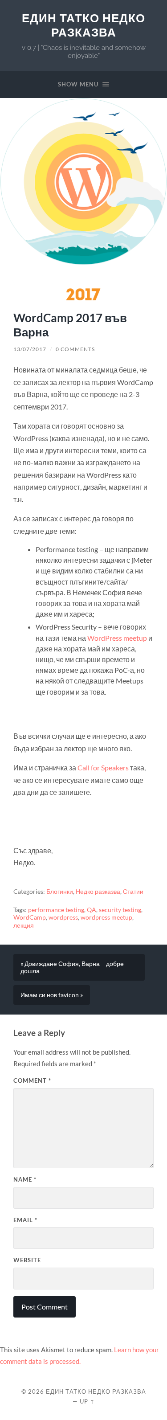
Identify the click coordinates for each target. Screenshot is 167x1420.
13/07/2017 (29, 349)
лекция (23, 925)
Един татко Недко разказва (83, 25)
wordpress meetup (106, 917)
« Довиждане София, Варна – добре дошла (72, 967)
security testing (120, 909)
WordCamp (29, 917)
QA (91, 909)
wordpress (63, 917)
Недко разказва (98, 891)
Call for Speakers (103, 767)
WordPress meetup (117, 638)
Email (25, 1220)
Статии (133, 891)
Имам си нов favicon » (51, 995)
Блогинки (59, 891)
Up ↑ (87, 1401)
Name (25, 1179)
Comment (32, 1080)
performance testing (56, 909)
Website (27, 1260)
